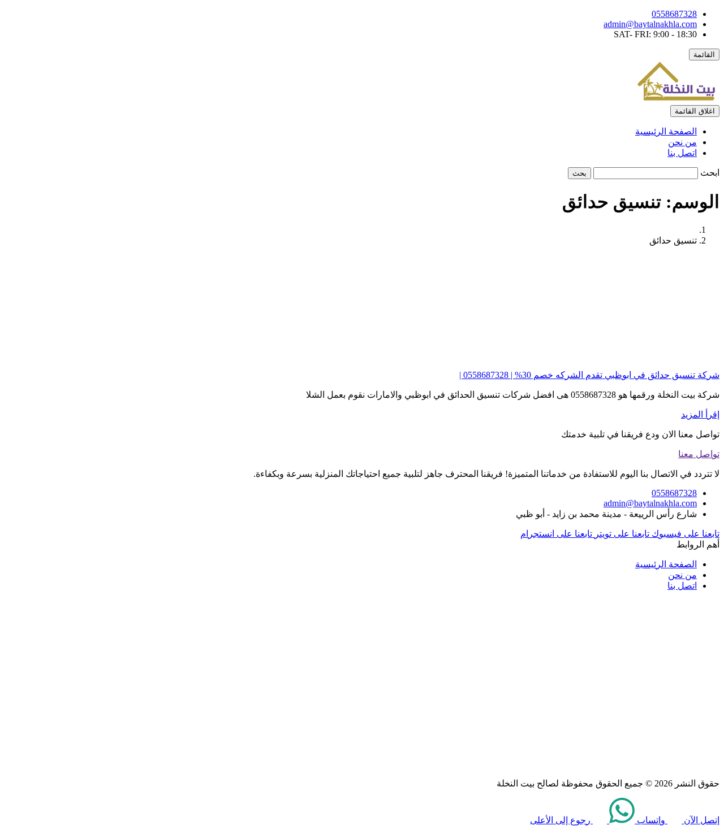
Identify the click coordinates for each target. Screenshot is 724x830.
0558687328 (674, 14)
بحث (579, 173)
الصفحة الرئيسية (666, 131)
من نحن (682, 142)
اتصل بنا (682, 153)
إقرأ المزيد (700, 414)
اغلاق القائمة (695, 111)
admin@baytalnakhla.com (650, 24)
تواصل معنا (698, 454)
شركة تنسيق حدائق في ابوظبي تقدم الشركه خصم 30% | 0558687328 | (589, 375)
